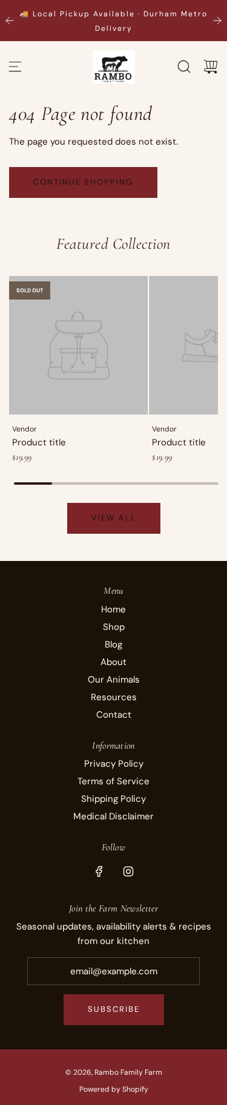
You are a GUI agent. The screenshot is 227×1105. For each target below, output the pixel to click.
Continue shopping (83, 182)
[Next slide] (217, 20)
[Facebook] (99, 871)
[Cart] (210, 66)
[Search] (184, 66)
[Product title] (78, 345)
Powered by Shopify (113, 1089)
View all (113, 518)
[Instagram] (128, 871)
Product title (39, 442)
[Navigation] (15, 66)
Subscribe (114, 1009)
